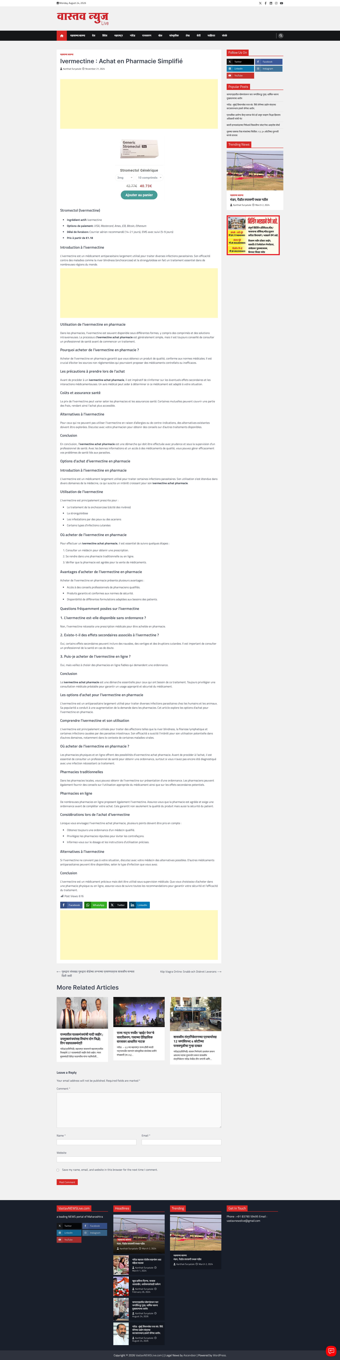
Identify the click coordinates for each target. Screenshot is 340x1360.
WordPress (219, 1355)
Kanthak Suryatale (72, 68)
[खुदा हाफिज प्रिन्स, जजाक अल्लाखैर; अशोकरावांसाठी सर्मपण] (121, 1286)
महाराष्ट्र (118, 35)
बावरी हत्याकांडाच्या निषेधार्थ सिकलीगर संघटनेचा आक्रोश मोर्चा (253, 125)
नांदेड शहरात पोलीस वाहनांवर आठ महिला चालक (146, 1261)
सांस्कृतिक (174, 35)
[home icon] (62, 36)
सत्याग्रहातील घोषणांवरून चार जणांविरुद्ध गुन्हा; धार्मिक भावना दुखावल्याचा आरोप (253, 96)
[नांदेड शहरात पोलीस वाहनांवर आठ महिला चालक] (121, 1265)
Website (61, 1153)
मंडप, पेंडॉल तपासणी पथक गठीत (249, 199)
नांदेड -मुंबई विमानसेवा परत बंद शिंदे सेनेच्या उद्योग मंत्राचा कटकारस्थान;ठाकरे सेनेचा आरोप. (251, 106)
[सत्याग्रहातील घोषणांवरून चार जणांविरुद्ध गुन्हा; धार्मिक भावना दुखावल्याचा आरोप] (121, 1309)
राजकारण (146, 35)
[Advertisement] (139, 104)
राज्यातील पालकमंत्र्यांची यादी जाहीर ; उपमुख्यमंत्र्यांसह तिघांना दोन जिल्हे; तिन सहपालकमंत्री (81, 1038)
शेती (198, 35)
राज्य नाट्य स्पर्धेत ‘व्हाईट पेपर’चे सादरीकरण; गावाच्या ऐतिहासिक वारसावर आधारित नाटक (135, 1037)
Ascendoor (189, 1355)
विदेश (104, 35)
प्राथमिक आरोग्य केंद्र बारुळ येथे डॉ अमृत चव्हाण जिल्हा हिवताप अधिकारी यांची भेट (253, 116)
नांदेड (132, 35)
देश (93, 35)
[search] (281, 35)
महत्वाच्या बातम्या (77, 35)
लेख (188, 35)
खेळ (160, 35)
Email (146, 1135)
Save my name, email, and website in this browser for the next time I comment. (110, 1170)
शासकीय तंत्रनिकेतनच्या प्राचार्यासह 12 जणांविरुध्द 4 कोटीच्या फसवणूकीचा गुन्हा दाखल (195, 1041)
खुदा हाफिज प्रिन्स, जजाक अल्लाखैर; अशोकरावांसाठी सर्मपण (146, 1282)
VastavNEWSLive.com (149, 1355)
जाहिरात (211, 35)
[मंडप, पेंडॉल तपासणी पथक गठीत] (255, 170)
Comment (63, 1088)
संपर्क (224, 35)
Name (61, 1135)
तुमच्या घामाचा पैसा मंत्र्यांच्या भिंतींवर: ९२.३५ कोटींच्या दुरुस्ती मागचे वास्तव (253, 133)
